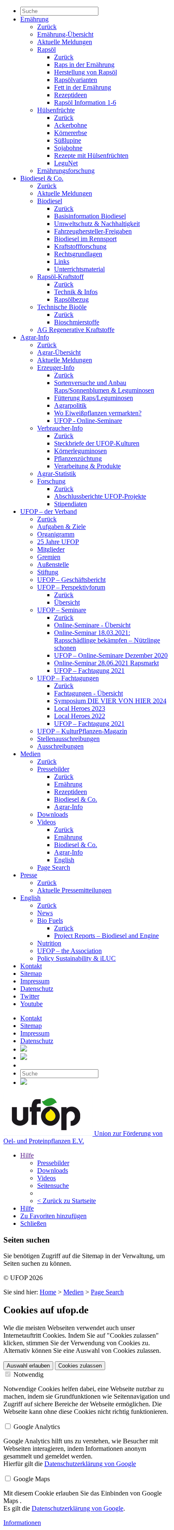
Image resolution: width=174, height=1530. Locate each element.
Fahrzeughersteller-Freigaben (93, 231)
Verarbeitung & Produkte (87, 466)
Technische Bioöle (62, 307)
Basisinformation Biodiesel (90, 216)
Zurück (47, 26)
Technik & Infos (76, 291)
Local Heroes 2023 (79, 708)
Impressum (34, 981)
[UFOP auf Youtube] (23, 1057)
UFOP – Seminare (61, 610)
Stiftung (47, 572)
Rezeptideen (70, 94)
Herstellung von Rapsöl (85, 72)
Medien (30, 753)
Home (48, 1292)
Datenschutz (36, 988)
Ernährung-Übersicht (65, 34)
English (64, 859)
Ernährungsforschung (66, 170)
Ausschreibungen (60, 746)
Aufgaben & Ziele (61, 526)
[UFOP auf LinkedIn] (23, 1049)
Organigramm (55, 534)
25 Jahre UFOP (58, 541)
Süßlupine (67, 140)
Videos (46, 822)
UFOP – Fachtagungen (68, 678)
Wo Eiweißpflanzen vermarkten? (97, 413)
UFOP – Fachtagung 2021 (89, 670)
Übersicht (67, 602)
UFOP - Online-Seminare (88, 420)
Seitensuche (53, 1185)
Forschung (51, 481)
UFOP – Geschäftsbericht (71, 579)
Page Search (53, 867)
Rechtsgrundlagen (78, 254)
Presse (28, 875)
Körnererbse (70, 132)
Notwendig (28, 1374)
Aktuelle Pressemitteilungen (74, 890)
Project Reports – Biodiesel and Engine (106, 935)
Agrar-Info (34, 337)
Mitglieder (51, 549)
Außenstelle (53, 564)
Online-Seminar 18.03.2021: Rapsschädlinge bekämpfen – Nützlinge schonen (107, 640)
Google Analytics (36, 1426)
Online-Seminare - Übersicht (92, 625)
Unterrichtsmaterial (79, 269)
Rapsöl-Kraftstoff (60, 276)
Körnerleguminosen (80, 450)
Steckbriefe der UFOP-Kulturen (96, 443)
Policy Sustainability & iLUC (76, 958)
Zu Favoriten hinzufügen (53, 1215)
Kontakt (31, 966)
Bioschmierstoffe (76, 322)
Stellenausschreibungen (68, 738)
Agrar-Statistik (56, 473)
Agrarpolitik (70, 405)
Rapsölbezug (71, 299)
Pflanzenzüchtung (78, 458)
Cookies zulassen (80, 1366)
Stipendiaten (70, 503)
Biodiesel (49, 201)
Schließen (33, 1223)
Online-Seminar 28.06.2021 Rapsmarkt (106, 663)
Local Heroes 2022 (79, 716)
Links (61, 261)
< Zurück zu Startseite (66, 1200)
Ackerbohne (70, 125)
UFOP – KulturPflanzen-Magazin (82, 731)
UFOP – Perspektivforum (71, 587)
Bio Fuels (50, 920)
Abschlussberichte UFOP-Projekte (100, 496)
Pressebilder (53, 769)
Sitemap (31, 973)
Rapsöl (46, 49)
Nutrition (49, 943)
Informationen (22, 1522)
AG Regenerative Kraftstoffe (75, 329)
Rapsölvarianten (75, 79)
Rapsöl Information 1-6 (85, 102)
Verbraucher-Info (60, 428)
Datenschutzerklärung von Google (90, 1463)
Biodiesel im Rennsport (85, 238)
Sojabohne (68, 147)
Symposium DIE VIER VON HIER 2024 (110, 700)
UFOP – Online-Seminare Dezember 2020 (111, 655)
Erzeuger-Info (55, 367)
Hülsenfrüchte (56, 110)
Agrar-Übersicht (59, 352)
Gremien (48, 556)
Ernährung (34, 19)
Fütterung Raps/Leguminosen (93, 397)
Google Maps (31, 1478)
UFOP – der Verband (48, 511)
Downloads (52, 814)
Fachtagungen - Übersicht (88, 693)
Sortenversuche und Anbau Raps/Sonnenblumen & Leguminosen (104, 386)
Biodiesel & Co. (41, 178)
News (45, 912)
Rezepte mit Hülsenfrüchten (91, 155)
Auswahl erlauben (28, 1366)
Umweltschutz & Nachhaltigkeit (97, 223)
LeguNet (66, 163)
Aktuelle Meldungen (64, 41)
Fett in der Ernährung (82, 87)
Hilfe (27, 1155)
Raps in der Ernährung (84, 64)
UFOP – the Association (69, 950)
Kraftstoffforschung (80, 246)
